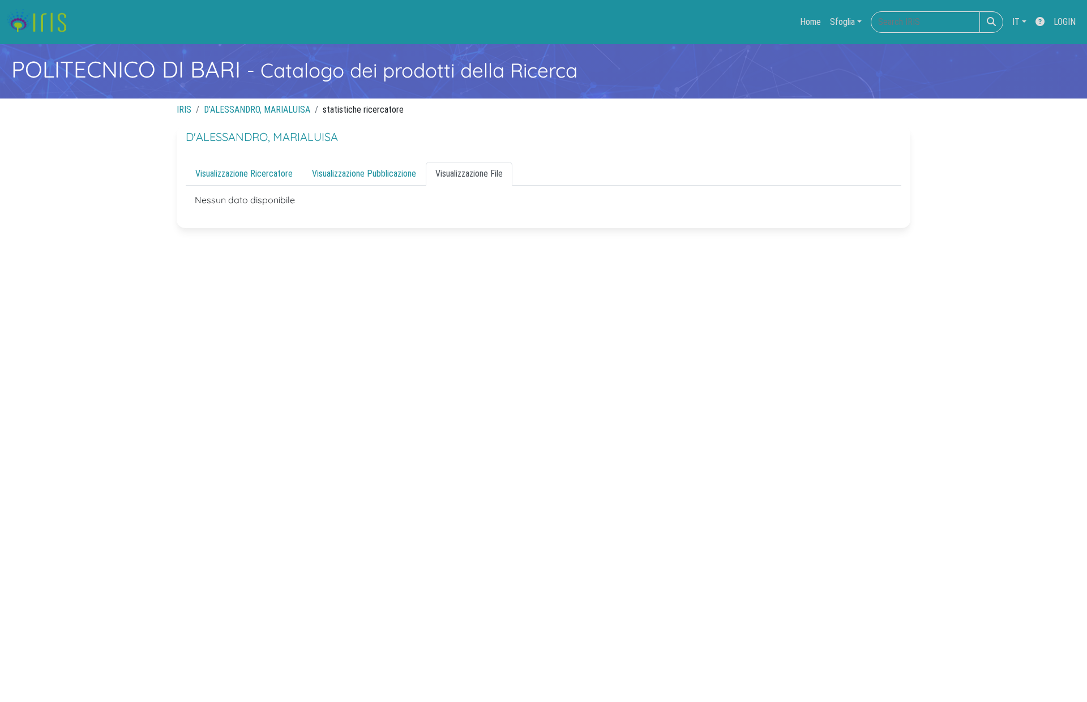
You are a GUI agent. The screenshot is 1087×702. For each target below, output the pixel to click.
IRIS (184, 109)
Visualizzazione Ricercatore (244, 173)
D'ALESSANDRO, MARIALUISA (257, 109)
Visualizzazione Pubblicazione (364, 173)
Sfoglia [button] (842, 21)
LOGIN (1065, 21)
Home (810, 21)
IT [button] (1016, 21)
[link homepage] (41, 22)
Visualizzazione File (469, 173)
